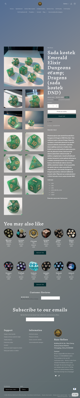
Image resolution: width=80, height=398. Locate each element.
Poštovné (56, 99)
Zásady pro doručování (63, 396)
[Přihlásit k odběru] (52, 319)
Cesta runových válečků (35, 339)
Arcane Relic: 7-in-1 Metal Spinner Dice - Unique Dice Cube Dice (46, 241)
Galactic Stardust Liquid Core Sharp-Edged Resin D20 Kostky (71, 274)
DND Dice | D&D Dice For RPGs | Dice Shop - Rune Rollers (20, 395)
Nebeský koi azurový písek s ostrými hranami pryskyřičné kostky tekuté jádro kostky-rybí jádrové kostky (34, 274)
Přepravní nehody (33, 337)
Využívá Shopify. (37, 395)
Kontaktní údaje (72, 396)
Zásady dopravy (8, 339)
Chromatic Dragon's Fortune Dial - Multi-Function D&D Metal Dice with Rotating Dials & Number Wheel (34, 242)
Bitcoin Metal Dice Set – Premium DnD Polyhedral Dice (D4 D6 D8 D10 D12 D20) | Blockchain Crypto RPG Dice (8, 241)
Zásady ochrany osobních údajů (12, 337)
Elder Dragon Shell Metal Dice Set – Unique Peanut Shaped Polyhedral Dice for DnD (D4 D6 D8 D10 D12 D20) (59, 241)
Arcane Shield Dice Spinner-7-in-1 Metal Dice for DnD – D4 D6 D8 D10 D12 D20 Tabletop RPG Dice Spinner (21, 241)
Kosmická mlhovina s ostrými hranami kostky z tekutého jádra (9, 274)
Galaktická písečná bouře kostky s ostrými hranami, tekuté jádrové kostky (46, 274)
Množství (50, 102)
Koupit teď (62, 116)
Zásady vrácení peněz (9, 334)
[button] (5, 3)
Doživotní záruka (33, 334)
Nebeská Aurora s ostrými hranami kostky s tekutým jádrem (59, 274)
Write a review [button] (50, 298)
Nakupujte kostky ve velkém (11, 350)
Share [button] (50, 121)
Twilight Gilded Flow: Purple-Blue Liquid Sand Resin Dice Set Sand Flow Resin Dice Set (21, 274)
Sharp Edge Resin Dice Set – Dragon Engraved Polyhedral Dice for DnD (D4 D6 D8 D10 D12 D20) (71, 241)
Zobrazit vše (40, 252)
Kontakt (6, 345)
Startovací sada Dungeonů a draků (13, 348)
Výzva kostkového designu (36, 342)
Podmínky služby (8, 342)
